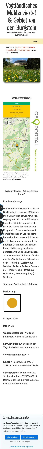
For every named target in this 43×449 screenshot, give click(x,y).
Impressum (29, 446)
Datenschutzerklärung (17, 446)
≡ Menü (35, 41)
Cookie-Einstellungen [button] (21, 442)
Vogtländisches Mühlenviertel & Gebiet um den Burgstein (21, 16)
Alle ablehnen (12, 437)
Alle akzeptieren (29, 437)
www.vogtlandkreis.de (14, 179)
